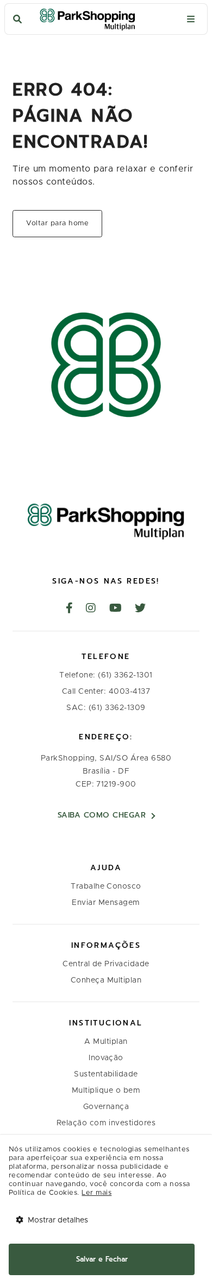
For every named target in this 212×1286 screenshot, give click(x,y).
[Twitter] (140, 609)
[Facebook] (69, 609)
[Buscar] (17, 19)
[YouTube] (115, 609)
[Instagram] (91, 609)
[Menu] (191, 19)
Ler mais (96, 1192)
